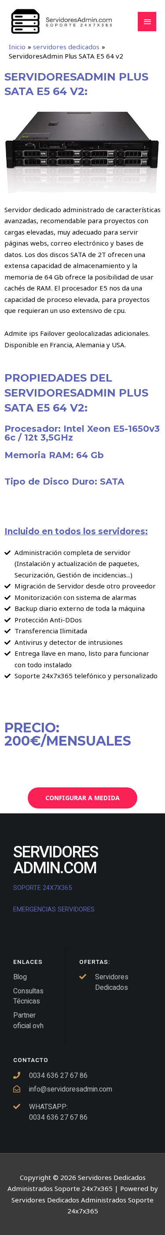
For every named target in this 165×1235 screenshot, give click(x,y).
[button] (82, 798)
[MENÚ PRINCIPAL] (147, 21)
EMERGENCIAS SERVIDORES (54, 909)
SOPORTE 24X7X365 (43, 888)
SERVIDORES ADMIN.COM (55, 860)
